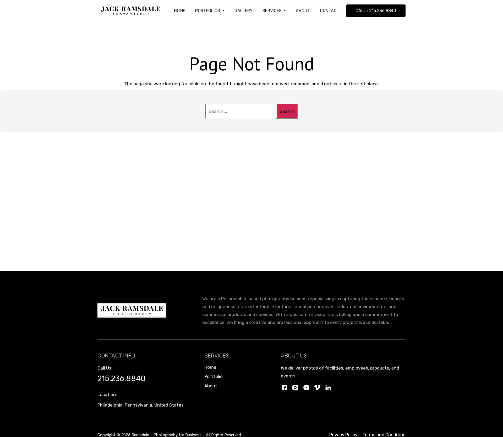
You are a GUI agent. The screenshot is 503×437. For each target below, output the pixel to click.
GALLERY (243, 10)
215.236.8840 (121, 378)
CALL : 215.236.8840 (376, 10)
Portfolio (213, 376)
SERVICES (273, 10)
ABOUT (303, 10)
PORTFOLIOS (208, 10)
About (210, 385)
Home (210, 367)
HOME (179, 10)
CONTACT (329, 10)
